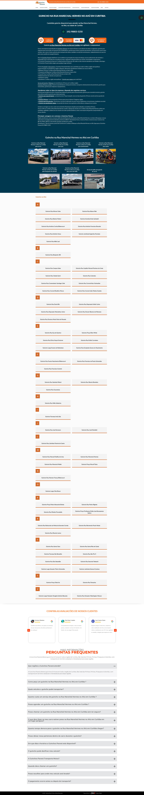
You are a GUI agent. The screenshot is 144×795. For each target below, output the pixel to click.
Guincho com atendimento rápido (47, 103)
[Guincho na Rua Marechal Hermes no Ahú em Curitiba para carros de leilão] (72, 188)
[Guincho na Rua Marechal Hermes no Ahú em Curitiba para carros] (38, 163)
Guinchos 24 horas (62, 48)
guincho (45, 66)
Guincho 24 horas (43, 99)
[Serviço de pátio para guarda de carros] (94, 188)
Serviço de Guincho (43, 83)
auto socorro (51, 66)
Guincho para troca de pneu (46, 101)
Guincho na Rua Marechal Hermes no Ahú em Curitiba (72, 137)
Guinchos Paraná (46, 57)
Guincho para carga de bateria (46, 96)
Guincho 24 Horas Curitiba (45, 84)
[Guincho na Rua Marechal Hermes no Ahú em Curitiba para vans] (61, 163)
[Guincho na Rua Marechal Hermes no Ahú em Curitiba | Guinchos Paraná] (40, 3)
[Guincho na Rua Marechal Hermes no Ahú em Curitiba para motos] (106, 163)
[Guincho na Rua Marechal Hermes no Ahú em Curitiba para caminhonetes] (83, 163)
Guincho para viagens (67, 79)
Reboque (51, 83)
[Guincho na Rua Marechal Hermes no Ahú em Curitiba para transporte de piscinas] (49, 188)
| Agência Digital (99, 793)
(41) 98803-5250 (104, 2)
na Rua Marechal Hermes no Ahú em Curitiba (65, 45)
